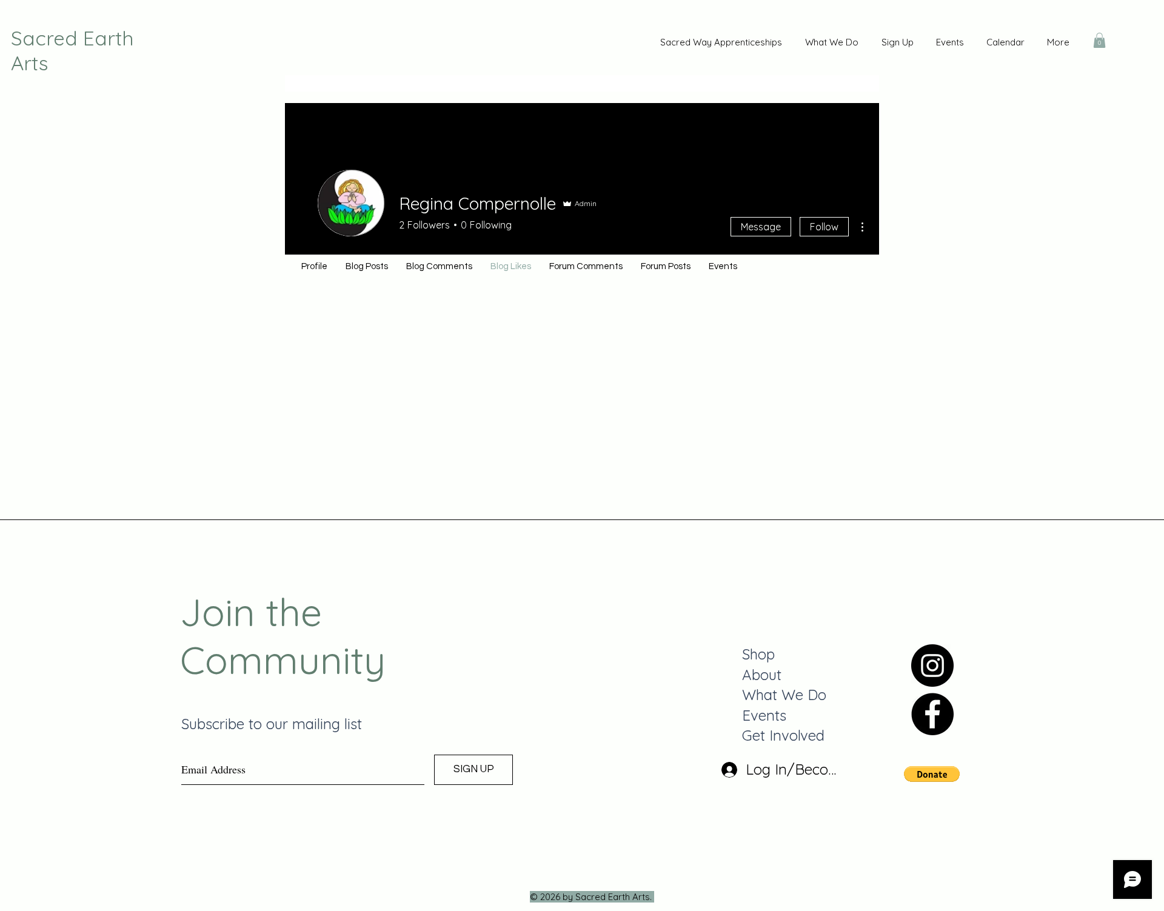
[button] (1099, 40)
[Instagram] (932, 665)
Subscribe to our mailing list (271, 724)
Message (761, 227)
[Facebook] (932, 714)
